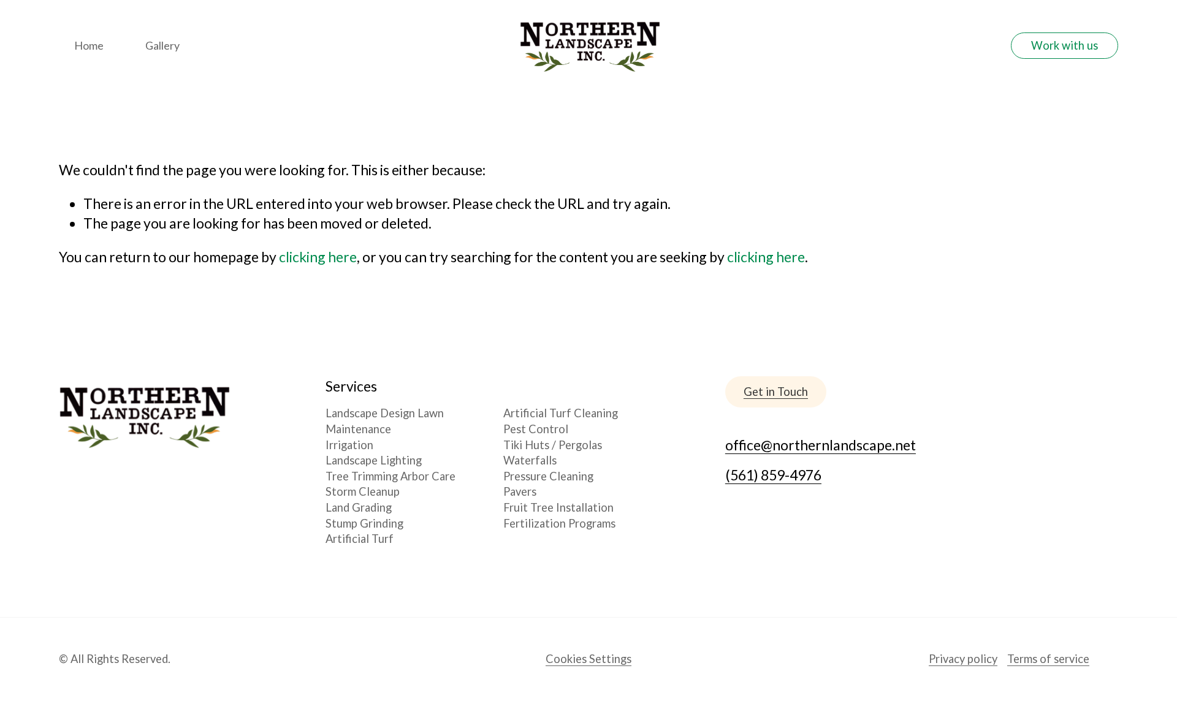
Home (89, 45)
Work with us (1064, 45)
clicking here (318, 256)
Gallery (162, 45)
